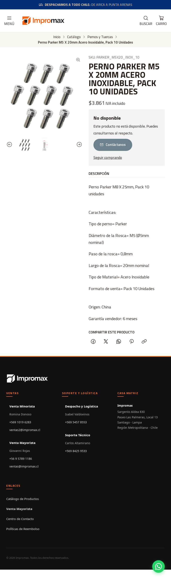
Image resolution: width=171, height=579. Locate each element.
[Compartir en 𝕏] (106, 341)
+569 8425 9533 (76, 451)
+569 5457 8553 (76, 422)
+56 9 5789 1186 (20, 459)
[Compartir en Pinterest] (131, 341)
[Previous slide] (9, 144)
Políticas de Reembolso (22, 529)
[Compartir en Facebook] (93, 341)
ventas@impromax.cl (24, 466)
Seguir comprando (107, 157)
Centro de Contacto (20, 519)
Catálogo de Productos (22, 499)
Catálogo (74, 37)
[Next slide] (79, 144)
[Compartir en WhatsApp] (118, 341)
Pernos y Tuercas (100, 37)
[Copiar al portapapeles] (144, 341)
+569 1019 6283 (20, 422)
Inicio (56, 37)
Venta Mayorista (19, 509)
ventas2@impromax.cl (24, 430)
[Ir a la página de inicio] (43, 20)
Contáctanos (116, 144)
